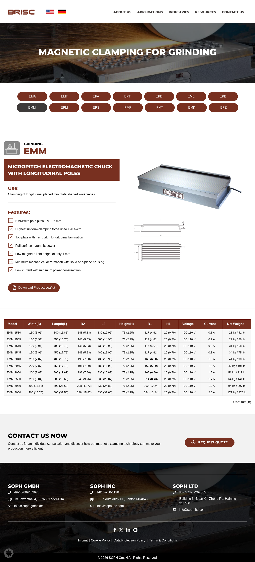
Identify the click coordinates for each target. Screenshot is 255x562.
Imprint (83, 540)
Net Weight (235, 324)
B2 (83, 324)
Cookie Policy (101, 540)
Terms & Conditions (163, 540)
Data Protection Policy (129, 540)
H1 (168, 324)
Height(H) (126, 324)
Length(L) (59, 324)
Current (210, 324)
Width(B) (34, 324)
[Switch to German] (62, 12)
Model (12, 324)
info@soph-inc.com (110, 506)
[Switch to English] (50, 12)
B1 (150, 324)
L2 (103, 324)
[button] (9, 553)
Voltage (188, 324)
